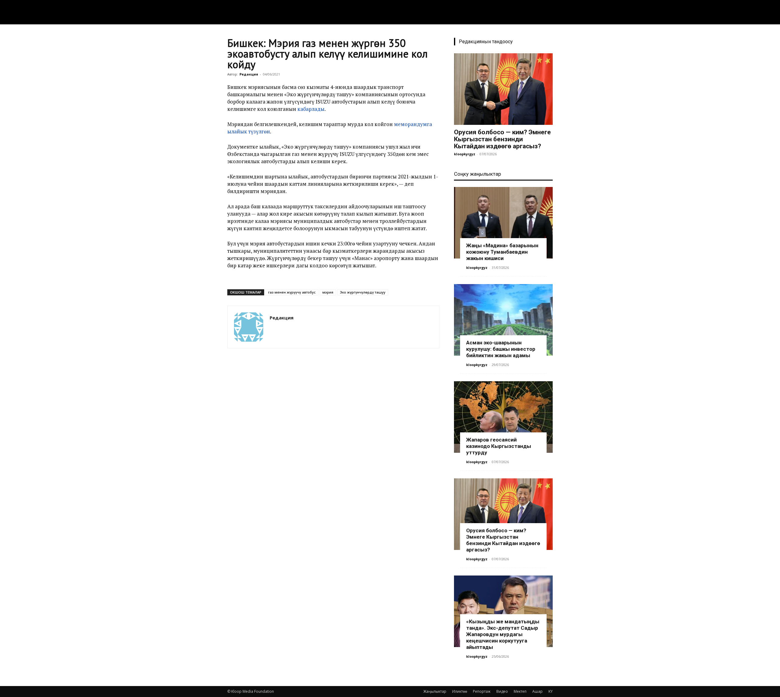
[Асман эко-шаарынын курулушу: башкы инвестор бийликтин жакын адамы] (503, 320)
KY (550, 691)
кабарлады (310, 108)
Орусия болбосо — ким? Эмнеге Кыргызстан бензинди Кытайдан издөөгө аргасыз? (502, 139)
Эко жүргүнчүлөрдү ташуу (362, 292)
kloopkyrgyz (464, 154)
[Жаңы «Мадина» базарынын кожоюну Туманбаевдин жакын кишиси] (503, 223)
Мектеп (520, 691)
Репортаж (482, 691)
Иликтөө (459, 691)
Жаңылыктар (434, 691)
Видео (502, 691)
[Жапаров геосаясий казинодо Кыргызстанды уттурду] (503, 417)
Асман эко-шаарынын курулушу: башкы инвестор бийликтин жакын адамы (500, 349)
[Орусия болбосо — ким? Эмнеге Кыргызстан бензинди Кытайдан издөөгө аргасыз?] (503, 89)
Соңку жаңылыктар (477, 174)
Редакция (248, 74)
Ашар (537, 691)
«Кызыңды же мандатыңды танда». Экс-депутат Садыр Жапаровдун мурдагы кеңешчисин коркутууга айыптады (502, 634)
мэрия (327, 292)
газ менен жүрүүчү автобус (292, 292)
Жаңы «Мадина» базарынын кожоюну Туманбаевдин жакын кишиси (502, 251)
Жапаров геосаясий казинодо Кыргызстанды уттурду (498, 446)
